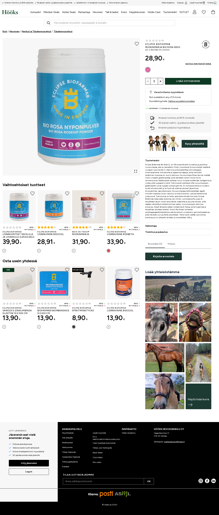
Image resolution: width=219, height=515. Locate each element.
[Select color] (4, 250)
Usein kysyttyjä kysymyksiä (104, 443)
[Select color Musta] (73, 326)
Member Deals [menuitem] (51, 12)
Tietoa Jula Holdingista (102, 448)
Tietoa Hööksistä (69, 452)
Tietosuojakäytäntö (70, 462)
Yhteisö (171, 244)
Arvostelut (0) (155, 244)
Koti (5, 31)
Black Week (98, 453)
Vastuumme (67, 447)
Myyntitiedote (68, 433)
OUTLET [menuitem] (184, 12)
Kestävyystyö (67, 442)
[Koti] (15, 12)
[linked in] (213, 481)
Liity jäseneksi (29, 463)
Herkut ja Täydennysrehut (36, 31)
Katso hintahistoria (198, 64)
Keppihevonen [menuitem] (137, 12)
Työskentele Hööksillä (71, 457)
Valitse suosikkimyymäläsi (181, 101)
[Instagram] (200, 481)
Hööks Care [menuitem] (154, 12)
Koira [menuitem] (124, 12)
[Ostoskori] (213, 12)
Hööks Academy (128, 433)
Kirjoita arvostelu (163, 256)
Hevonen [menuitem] (98, 12)
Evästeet (65, 466)
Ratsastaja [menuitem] (84, 12)
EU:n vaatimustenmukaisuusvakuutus (106, 438)
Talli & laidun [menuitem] (111, 12)
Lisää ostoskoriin (188, 81)
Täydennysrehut (63, 31)
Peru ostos (97, 462)
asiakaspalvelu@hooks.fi (174, 442)
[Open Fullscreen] (135, 171)
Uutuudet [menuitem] (35, 12)
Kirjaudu (180, 3)
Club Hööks (97, 457)
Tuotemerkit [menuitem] (170, 12)
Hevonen (14, 31)
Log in (28, 471)
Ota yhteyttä (67, 438)
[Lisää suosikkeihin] (137, 43)
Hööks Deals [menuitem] (69, 12)
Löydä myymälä (196, 3)
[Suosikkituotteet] (204, 12)
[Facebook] (207, 481)
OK (149, 481)
